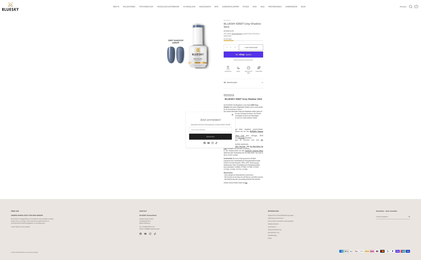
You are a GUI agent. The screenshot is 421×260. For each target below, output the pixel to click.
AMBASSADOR (291, 6)
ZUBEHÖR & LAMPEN (230, 6)
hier (246, 183)
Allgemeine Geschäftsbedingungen (281, 215)
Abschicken (210, 136)
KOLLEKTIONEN (129, 6)
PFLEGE (246, 6)
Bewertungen (232, 82)
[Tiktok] (216, 143)
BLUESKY (227, 20)
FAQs (270, 238)
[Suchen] (410, 6)
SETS (216, 6)
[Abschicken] (409, 217)
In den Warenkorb (251, 47)
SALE (262, 6)
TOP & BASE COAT (146, 6)
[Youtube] (208, 143)
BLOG (303, 6)
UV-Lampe (241, 138)
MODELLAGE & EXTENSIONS (168, 6)
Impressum (272, 227)
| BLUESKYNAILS (20, 252)
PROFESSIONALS (275, 6)
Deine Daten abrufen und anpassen (281, 221)
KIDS (255, 6)
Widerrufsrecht (273, 224)
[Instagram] (212, 143)
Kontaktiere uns (273, 232)
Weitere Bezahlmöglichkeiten (243, 60)
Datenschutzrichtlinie (276, 218)
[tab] (230, 95)
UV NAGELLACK (189, 6)
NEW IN (116, 6)
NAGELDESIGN (205, 6)
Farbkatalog (272, 235)
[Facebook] (204, 143)
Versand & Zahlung (274, 229)
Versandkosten (237, 34)
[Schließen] (232, 114)
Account (403, 6)
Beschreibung (229, 95)
